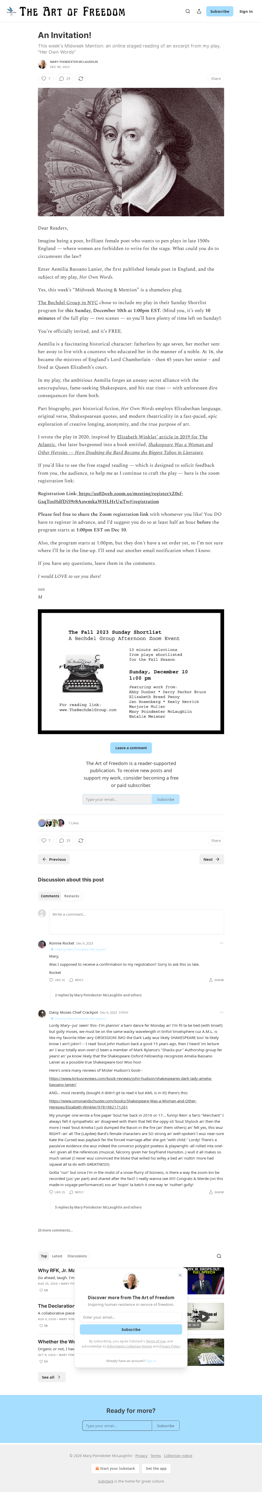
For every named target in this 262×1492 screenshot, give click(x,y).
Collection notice (178, 1455)
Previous (57, 859)
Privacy (141, 1455)
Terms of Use (156, 1341)
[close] (180, 1275)
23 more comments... (55, 1230)
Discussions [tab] (77, 1256)
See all (48, 1377)
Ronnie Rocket (61, 943)
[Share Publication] (199, 11)
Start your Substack (117, 1468)
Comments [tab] (50, 896)
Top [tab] (44, 1256)
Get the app (156, 1468)
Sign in (246, 11)
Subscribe (219, 11)
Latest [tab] (57, 1256)
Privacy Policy (169, 1346)
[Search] (188, 11)
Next (208, 859)
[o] (204, 1316)
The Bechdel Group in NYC (68, 302)
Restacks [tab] (71, 896)
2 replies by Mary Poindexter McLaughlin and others (98, 995)
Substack (105, 1481)
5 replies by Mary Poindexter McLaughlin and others (98, 1207)
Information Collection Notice (129, 1346)
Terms (155, 1455)
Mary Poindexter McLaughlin (74, 62)
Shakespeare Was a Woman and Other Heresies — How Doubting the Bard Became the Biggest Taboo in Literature (125, 448)
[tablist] (60, 896)
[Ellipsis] (221, 943)
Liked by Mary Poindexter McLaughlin (80, 949)
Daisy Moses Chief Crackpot (73, 1012)
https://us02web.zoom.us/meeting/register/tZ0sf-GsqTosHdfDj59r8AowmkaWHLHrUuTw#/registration (110, 497)
